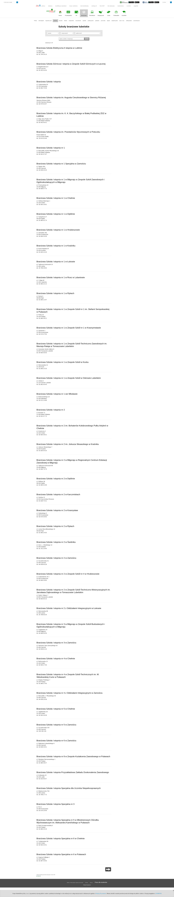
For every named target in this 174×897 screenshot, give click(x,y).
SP (76, 15)
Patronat (91, 882)
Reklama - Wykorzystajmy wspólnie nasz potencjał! (75, 882)
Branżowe (84, 15)
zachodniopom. (136, 20)
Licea (108, 15)
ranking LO (94, 6)
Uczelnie (124, 15)
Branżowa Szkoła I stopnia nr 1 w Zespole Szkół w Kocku (62, 362)
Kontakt (86, 882)
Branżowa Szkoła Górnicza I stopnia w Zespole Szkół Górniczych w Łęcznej (70, 64)
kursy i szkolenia (73, 6)
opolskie (84, 20)
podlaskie (97, 20)
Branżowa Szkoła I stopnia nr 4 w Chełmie (55, 658)
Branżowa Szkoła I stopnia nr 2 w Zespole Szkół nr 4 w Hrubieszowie (67, 574)
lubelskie (55, 20)
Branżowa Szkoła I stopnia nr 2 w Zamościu (56, 558)
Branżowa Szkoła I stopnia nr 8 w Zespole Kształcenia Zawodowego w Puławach (73, 756)
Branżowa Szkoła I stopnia (48, 81)
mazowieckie (78, 20)
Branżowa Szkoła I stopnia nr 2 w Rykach (55, 526)
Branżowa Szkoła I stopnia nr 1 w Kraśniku (55, 246)
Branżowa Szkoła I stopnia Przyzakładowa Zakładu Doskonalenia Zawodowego (72, 772)
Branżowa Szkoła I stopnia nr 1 (50, 148)
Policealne (116, 15)
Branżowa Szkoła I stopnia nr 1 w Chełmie (55, 198)
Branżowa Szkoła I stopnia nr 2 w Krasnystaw (57, 510)
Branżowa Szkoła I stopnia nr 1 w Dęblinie (55, 214)
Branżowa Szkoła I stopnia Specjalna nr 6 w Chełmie (60, 838)
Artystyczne (101, 15)
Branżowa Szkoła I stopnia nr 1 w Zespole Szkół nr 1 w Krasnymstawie (68, 328)
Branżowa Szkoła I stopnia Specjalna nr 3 (55, 804)
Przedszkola (68, 15)
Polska (35, 20)
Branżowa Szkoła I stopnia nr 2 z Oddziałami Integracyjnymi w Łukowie (68, 608)
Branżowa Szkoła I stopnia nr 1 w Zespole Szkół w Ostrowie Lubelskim (68, 378)
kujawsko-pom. (48, 20)
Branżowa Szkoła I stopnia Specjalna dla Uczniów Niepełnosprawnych (68, 788)
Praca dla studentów (101, 882)
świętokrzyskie (115, 20)
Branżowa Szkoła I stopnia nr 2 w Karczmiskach (58, 494)
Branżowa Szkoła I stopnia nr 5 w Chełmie (55, 709)
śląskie (108, 20)
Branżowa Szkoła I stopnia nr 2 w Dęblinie (55, 478)
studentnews (121, 6)
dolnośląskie (41, 20)
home (60, 15)
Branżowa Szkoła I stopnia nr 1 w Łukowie (55, 261)
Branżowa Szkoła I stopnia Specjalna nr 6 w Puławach (61, 854)
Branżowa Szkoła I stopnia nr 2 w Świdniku (56, 542)
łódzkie (65, 20)
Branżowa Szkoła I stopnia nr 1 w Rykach (55, 293)
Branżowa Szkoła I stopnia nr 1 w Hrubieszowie (58, 230)
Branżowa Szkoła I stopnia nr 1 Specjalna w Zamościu (61, 164)
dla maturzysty (111, 6)
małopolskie (71, 20)
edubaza (50, 6)
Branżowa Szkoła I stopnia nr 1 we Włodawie (56, 394)
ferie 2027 (102, 6)
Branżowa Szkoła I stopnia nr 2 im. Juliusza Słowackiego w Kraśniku (67, 444)
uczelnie (129, 6)
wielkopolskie (129, 20)
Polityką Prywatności (101, 893)
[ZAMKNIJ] (158, 893)
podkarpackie (91, 20)
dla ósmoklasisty (84, 6)
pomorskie (103, 20)
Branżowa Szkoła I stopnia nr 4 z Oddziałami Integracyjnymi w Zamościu (69, 693)
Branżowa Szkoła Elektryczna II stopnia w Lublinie (59, 48)
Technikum (92, 15)
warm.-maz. (121, 20)
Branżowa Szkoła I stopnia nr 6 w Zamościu (56, 740)
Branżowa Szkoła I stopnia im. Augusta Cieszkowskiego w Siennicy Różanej (71, 97)
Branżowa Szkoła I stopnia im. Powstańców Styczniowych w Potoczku (68, 132)
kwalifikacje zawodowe (60, 6)
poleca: (43, 6)
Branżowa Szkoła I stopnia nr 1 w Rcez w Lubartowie (60, 277)
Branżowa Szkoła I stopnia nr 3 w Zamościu (56, 643)
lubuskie (60, 20)
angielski (136, 6)
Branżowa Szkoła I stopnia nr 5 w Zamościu (56, 725)
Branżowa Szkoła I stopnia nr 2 (50, 410)
